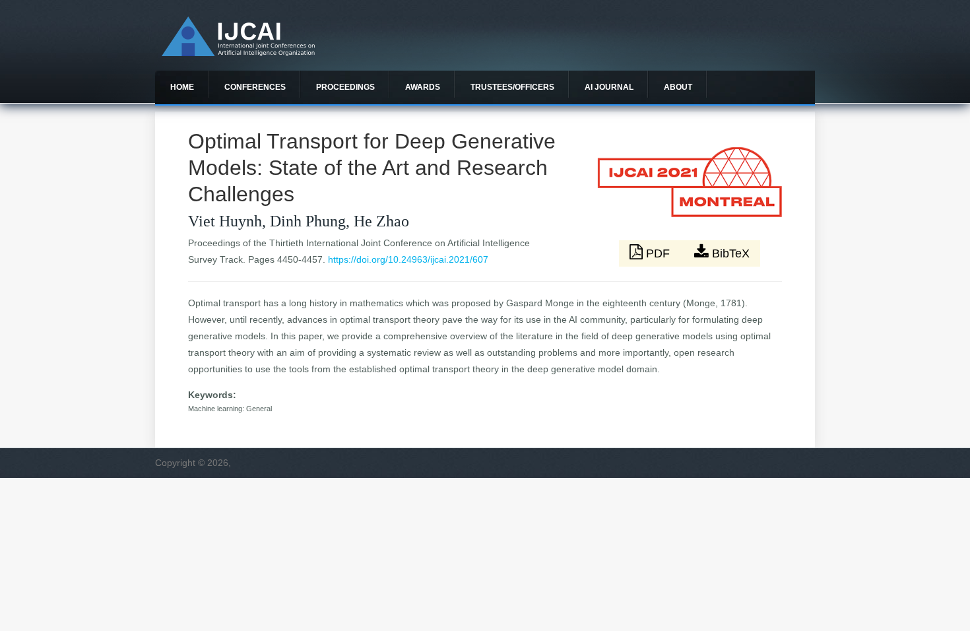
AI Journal (609, 87)
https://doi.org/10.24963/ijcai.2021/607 (408, 259)
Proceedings (345, 87)
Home (182, 87)
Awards (422, 87)
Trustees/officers (512, 87)
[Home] (238, 53)
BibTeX (729, 253)
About (678, 87)
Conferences (255, 87)
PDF (658, 253)
